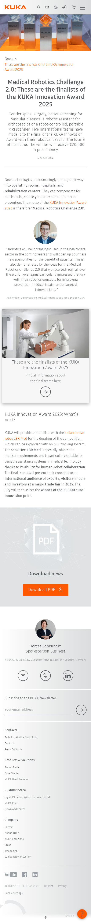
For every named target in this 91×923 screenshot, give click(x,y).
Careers (9, 827)
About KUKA (12, 833)
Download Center (15, 809)
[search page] (39, 7)
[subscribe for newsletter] (81, 710)
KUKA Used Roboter (16, 779)
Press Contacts (13, 749)
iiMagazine (11, 851)
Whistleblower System (18, 857)
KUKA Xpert (12, 803)
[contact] (47, 7)
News (9, 59)
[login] (64, 7)
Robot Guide (12, 767)
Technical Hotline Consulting (21, 737)
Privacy (62, 886)
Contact (9, 743)
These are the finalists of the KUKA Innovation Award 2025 (39, 67)
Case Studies (12, 773)
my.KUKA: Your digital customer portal (27, 797)
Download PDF (42, 589)
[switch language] (56, 7)
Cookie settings (14, 893)
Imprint (48, 886)
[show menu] (82, 7)
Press (8, 845)
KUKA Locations (14, 839)
